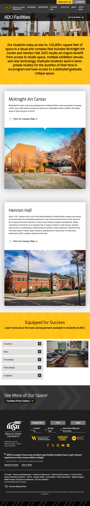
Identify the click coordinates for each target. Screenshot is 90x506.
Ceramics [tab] (8, 344)
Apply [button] (78, 423)
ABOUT (74, 7)
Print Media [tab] (9, 360)
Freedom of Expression (41, 474)
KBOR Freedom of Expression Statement (19, 479)
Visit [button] (58, 423)
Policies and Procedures (60, 474)
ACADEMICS (31, 7)
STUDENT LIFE (53, 8)
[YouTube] (63, 445)
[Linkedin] (68, 445)
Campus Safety (38, 477)
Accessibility (50, 477)
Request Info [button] (37, 423)
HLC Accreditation (42, 479)
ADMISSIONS (43, 7)
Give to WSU (27, 465)
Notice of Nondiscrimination (14, 477)
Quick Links (63, 2)
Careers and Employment (22, 474)
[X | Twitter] (53, 445)
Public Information (63, 477)
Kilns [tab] (6, 352)
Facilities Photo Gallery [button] (18, 401)
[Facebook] (48, 445)
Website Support (78, 477)
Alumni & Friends (11, 465)
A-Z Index (7, 474)
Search (80, 2)
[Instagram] (58, 445)
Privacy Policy (76, 474)
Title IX (29, 477)
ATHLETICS (65, 7)
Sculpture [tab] (8, 375)
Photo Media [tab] (9, 367)
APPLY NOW (81, 8)
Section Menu (74, 17)
